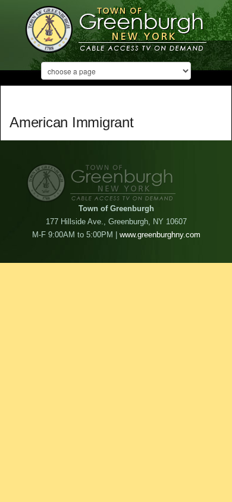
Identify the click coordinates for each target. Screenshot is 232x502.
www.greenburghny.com (160, 234)
